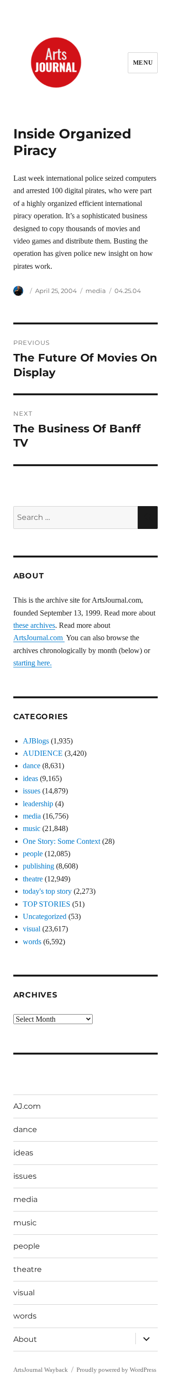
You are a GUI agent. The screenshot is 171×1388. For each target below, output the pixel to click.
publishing (38, 866)
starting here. (32, 663)
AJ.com (27, 1106)
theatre (33, 879)
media (96, 290)
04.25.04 (127, 290)
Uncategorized (44, 916)
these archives (34, 625)
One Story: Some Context (61, 841)
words (32, 942)
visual (31, 929)
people (33, 854)
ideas (30, 778)
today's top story (47, 891)
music (31, 828)
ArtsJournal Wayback (40, 1369)
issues (31, 791)
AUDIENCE (43, 753)
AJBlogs (36, 741)
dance (31, 766)
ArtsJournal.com (39, 638)
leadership (38, 804)
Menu (142, 62)
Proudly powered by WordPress (116, 1369)
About (25, 1339)
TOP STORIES (46, 904)
